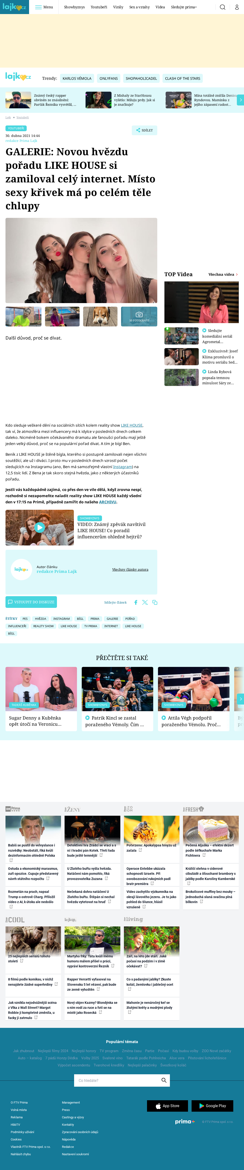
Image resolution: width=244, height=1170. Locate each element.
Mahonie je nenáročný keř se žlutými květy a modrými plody (149, 1005)
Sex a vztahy (139, 7)
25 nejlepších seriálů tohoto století (29, 958)
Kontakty (68, 1124)
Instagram (122, 466)
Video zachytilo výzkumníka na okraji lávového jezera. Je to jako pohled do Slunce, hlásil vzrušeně (151, 899)
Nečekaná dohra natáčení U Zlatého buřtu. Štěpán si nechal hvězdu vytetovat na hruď (91, 897)
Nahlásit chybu (21, 1154)
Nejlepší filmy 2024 (53, 1051)
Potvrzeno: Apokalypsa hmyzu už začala (151, 847)
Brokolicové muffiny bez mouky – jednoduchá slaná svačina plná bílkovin (210, 897)
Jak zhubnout (23, 1051)
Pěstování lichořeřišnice (207, 1058)
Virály (118, 7)
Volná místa (19, 1110)
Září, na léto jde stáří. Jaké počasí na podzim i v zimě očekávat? (147, 961)
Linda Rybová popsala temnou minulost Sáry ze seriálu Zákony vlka (219, 380)
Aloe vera (176, 1058)
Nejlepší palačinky (142, 1065)
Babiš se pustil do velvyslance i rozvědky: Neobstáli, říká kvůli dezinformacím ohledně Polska (31, 850)
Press (66, 1110)
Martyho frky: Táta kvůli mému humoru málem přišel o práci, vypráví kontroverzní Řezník (90, 961)
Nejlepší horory (84, 1051)
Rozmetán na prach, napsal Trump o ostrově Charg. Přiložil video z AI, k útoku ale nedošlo (31, 897)
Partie (149, 1051)
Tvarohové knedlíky (109, 1065)
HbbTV (15, 1124)
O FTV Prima (19, 1102)
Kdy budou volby (185, 1051)
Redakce (68, 1147)
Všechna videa (221, 274)
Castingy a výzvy (73, 1117)
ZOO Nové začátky (216, 1051)
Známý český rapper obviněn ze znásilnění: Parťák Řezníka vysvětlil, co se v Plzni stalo (55, 102)
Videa (160, 7)
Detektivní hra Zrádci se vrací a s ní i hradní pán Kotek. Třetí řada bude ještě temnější (91, 850)
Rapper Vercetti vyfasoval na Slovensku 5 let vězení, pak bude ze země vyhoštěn (91, 984)
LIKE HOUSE (131, 425)
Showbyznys (74, 7)
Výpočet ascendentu (74, 1065)
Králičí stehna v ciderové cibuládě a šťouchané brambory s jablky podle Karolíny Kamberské (211, 874)
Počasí (163, 1051)
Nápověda (69, 1139)
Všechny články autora (130, 569)
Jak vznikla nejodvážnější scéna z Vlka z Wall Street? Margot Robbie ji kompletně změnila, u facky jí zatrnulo (32, 1010)
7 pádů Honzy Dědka (61, 1058)
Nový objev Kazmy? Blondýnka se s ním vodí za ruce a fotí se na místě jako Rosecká (92, 1008)
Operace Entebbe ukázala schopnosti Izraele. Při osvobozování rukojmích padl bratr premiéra (149, 876)
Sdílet (145, 131)
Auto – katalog (30, 1058)
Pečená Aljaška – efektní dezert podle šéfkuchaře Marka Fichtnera (210, 850)
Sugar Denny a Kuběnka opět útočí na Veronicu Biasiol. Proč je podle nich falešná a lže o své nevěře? (37, 721)
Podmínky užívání (22, 1132)
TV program (109, 1051)
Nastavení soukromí (75, 1154)
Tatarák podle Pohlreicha (146, 1058)
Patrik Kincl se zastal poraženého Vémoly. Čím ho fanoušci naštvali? (115, 721)
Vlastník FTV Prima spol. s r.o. (31, 1147)
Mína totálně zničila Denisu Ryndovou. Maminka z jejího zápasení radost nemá (215, 102)
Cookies (16, 1139)
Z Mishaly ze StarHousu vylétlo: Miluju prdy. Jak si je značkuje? (134, 100)
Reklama (17, 1117)
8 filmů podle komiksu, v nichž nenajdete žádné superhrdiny (30, 981)
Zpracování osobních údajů (80, 1132)
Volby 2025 (90, 1058)
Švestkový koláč (173, 1065)
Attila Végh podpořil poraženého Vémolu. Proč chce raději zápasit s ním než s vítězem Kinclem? (189, 721)
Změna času (132, 1051)
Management (71, 1102)
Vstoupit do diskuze (34, 602)
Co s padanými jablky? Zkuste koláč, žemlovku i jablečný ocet (150, 981)
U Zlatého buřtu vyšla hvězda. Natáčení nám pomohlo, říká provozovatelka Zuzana (89, 874)
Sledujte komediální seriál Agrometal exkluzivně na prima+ (217, 341)
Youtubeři (99, 7)
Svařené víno (112, 1058)
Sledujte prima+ (184, 7)
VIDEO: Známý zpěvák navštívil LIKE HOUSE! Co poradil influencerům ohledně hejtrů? (111, 530)
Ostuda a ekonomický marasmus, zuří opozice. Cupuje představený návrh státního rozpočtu (33, 874)
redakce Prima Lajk (21, 140)
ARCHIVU (107, 502)
